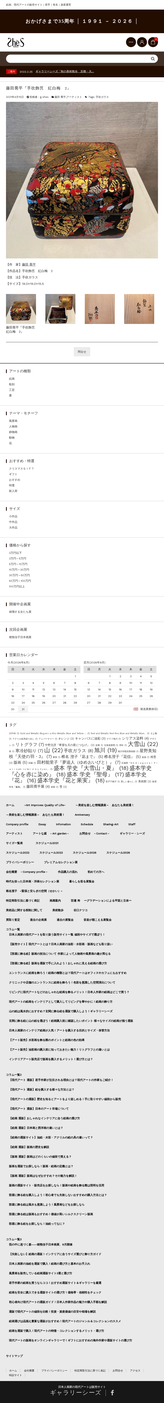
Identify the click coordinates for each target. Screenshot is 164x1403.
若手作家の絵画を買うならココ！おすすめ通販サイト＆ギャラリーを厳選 (55, 1282)
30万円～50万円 (19, 575)
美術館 (144, 781)
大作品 (13, 527)
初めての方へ (96, 871)
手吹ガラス (102, 96)
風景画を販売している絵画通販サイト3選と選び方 (40, 1273)
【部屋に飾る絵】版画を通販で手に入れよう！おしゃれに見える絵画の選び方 (58, 963)
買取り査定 (13, 919)
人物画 (13, 426)
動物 (12, 437)
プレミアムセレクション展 (61, 862)
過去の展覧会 (65, 919)
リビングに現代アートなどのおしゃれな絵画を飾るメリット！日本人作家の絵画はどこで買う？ (69, 992)
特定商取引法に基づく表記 (23, 900)
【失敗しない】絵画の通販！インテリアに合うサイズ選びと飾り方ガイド (55, 1254)
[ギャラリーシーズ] (16, 42)
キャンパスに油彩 (90, 738)
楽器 (145, 757)
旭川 (105, 750)
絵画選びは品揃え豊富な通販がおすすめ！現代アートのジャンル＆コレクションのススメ (65, 1321)
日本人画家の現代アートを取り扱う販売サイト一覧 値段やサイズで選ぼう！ (57, 934)
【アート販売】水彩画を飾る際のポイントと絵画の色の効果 (47, 1040)
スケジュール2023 (51, 852)
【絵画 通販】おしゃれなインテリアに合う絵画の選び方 (44, 1118)
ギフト (13, 474)
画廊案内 (55, 900)
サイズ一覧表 (16, 843)
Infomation (63, 824)
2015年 (14, 733)
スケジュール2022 (17, 852)
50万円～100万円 (20, 580)
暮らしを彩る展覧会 (81, 881)
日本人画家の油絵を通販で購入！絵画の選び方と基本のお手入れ (49, 1263)
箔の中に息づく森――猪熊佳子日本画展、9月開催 (40, 1244)
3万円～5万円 (17, 558)
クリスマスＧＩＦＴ (21, 468)
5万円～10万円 (18, 564)
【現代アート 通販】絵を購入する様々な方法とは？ (41, 1089)
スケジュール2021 (47, 843)
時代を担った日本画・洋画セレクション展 (32, 881)
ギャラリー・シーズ (132, 833)
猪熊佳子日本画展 (20, 637)
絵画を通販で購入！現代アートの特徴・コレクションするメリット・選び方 (56, 1330)
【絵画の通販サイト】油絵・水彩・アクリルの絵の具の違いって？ (51, 1137)
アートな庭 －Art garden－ (51, 833)
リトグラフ (29, 744)
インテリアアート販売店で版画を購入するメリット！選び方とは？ (51, 1059)
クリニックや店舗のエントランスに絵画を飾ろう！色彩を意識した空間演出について (62, 982)
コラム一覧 (13, 929)
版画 (20, 762)
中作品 (13, 521)
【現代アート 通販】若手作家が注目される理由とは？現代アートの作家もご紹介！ (61, 1079)
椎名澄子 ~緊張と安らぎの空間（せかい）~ (34, 891)
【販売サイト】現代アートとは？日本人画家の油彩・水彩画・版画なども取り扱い (61, 944)
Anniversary (82, 814)
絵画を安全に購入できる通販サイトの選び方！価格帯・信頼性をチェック (55, 1292)
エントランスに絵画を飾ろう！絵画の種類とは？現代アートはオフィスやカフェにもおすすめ (68, 972)
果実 (56, 757)
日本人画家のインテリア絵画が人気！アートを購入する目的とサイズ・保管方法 (59, 1030)
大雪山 (143, 744)
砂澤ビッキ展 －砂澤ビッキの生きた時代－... (63, 71)
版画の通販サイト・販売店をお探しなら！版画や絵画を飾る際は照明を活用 (56, 1185)
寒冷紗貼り (29, 750)
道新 (54, 787)
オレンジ (66, 738)
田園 (32, 763)
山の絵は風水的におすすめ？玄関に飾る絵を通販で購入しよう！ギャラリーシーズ (61, 1011)
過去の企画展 (38, 919)
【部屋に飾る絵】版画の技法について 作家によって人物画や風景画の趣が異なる (60, 953)
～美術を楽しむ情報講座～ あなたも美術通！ (104, 805)
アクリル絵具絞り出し (25, 739)
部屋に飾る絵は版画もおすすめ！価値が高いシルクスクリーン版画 (51, 1214)
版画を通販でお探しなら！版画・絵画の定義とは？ (41, 1166)
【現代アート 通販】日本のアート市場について (39, 1108)
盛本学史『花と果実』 (71, 780)
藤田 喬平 (60, 96)
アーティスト (74, 96)
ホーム (10, 805)
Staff (131, 824)
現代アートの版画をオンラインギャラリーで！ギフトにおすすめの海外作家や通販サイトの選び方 (70, 1340)
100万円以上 (17, 586)
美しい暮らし (129, 781)
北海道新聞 (111, 745)
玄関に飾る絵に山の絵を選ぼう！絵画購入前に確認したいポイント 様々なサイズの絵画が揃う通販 (71, 1020)
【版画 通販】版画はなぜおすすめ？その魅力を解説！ (43, 1175)
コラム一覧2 (14, 1074)
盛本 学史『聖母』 (95, 774)
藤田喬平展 (38, 786)
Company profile (17, 824)
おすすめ (14, 479)
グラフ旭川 (114, 739)
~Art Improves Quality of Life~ (44, 805)
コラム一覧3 (14, 1239)
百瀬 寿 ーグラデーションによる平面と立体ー (101, 900)
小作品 (13, 516)
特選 (12, 485)
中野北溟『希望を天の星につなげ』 (69, 745)
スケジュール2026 (84, 852)
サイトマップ (14, 1355)
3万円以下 (15, 552)
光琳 (99, 745)
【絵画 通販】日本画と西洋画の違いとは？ (36, 1127)
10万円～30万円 (19, 569)
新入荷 (13, 490)
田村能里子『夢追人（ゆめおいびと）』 (78, 762)
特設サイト (15, 1375)
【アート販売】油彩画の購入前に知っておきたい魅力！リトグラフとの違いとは (59, 1049)
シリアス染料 (135, 738)
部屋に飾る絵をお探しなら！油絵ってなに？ (37, 1223)
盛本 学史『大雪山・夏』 (91, 768)
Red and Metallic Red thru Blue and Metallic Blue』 (120, 733)
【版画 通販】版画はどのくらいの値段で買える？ (40, 1156)
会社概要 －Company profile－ (27, 871)
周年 (123, 745)
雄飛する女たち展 (20, 611)
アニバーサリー (48, 739)
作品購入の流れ (68, 871)
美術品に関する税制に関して (24, 910)
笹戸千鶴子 (113, 781)
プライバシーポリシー (20, 862)
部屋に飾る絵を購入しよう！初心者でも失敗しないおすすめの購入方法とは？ (58, 1194)
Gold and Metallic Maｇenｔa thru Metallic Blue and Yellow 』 (55, 733)
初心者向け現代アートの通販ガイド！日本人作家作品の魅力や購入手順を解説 (58, 1302)
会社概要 (29, 1370)
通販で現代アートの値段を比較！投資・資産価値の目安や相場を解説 (52, 1311)
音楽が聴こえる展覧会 (98, 919)
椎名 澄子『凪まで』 (82, 756)
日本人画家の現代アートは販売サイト (82, 1387)
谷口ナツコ (82, 910)
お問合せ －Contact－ (94, 833)
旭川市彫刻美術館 (128, 751)
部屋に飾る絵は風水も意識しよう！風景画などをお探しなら (47, 1204)
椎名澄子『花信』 (122, 756)
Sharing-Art (110, 824)
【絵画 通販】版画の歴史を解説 (29, 1147)
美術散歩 (58, 910)
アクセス (135, 1370)
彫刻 (12, 384)
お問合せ (118, 1370)
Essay (42, 824)
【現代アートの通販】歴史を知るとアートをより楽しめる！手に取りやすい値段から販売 (65, 1099)
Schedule (87, 824)
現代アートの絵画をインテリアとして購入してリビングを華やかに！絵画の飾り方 (61, 1001)
